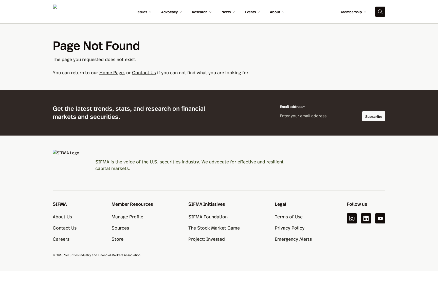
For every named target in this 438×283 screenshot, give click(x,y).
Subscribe (373, 116)
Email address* (292, 106)
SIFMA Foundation (208, 216)
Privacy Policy (289, 227)
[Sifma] (68, 11)
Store (117, 239)
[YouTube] (380, 218)
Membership (351, 11)
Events (250, 11)
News (226, 11)
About (275, 11)
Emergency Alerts (293, 239)
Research (199, 11)
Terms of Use (289, 216)
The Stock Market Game (214, 227)
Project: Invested (206, 239)
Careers (61, 239)
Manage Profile (127, 216)
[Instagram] (352, 218)
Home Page (111, 72)
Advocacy (169, 11)
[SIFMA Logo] (68, 165)
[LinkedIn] (366, 218)
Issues (141, 11)
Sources (120, 227)
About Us (62, 216)
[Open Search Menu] (380, 12)
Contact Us (144, 72)
